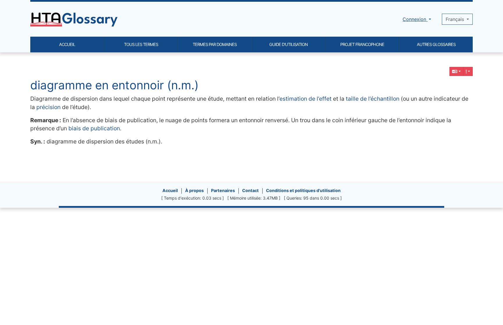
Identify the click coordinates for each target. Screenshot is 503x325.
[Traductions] (456, 71)
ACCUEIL (67, 44)
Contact (250, 190)
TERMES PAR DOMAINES (215, 44)
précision (48, 107)
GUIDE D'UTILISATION (288, 44)
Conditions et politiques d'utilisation (303, 190)
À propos (194, 190)
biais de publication (94, 128)
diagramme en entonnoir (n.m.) (114, 85)
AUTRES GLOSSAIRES (436, 44)
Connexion (415, 19)
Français (455, 19)
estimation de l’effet (305, 98)
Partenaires (223, 190)
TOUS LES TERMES (141, 44)
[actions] (468, 71)
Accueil (170, 190)
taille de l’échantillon (372, 98)
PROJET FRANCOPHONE (362, 44)
